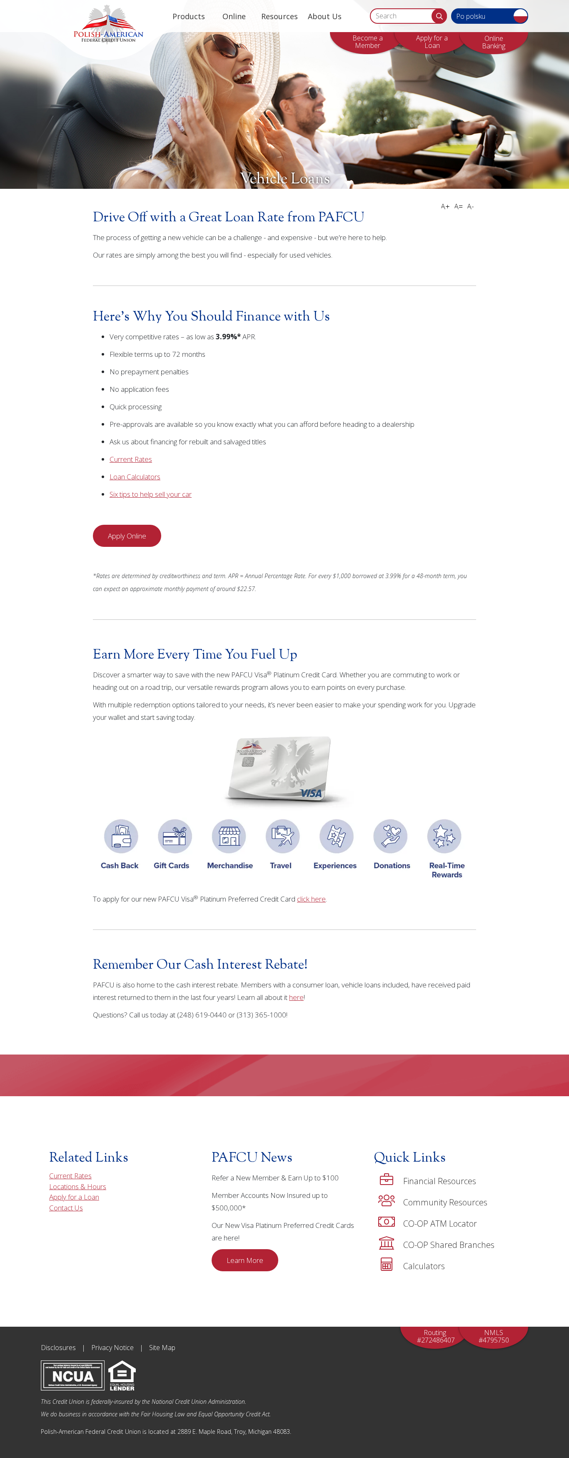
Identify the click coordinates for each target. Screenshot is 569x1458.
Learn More (245, 1260)
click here (311, 899)
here (296, 997)
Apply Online (127, 536)
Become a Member (367, 41)
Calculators (424, 1266)
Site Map (162, 1347)
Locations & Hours (77, 1186)
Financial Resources (439, 1181)
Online (234, 16)
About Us (325, 16)
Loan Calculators (135, 476)
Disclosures (58, 1347)
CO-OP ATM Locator (440, 1223)
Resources (279, 16)
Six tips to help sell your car (151, 494)
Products (188, 16)
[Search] (439, 16)
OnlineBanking (493, 42)
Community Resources (445, 1202)
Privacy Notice (112, 1347)
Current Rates (131, 459)
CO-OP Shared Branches (448, 1244)
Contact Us (66, 1207)
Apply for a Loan (432, 41)
